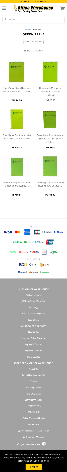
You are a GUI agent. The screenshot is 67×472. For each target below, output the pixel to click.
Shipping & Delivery (33, 344)
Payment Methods (33, 351)
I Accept (33, 467)
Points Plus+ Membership (33, 375)
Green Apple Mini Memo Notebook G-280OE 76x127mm (50, 91)
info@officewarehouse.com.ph (34, 431)
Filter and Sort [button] (34, 50)
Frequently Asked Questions (33, 338)
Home (27, 29)
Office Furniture (33, 295)
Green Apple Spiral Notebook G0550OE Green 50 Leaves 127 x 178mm (50, 138)
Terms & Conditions (33, 394)
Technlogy (33, 307)
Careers (33, 381)
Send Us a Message (34, 437)
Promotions (33, 320)
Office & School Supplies (33, 301)
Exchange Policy (33, 388)
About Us (33, 369)
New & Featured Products (33, 314)
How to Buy (33, 332)
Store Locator (33, 357)
